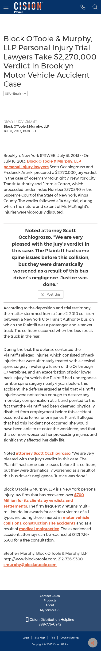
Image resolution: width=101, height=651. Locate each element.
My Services (48, 610)
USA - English (14, 93)
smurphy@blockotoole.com (30, 565)
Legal (26, 637)
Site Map (40, 637)
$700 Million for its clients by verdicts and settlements (44, 500)
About (50, 605)
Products (50, 600)
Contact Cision (50, 596)
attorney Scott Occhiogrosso (43, 453)
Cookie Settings (70, 637)
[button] (83, 7)
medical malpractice (39, 529)
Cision (56, 644)
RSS (52, 637)
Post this (53, 294)
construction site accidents (49, 523)
